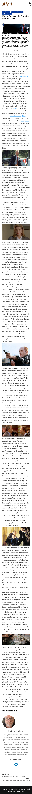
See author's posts (16, 759)
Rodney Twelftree (16, 731)
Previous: (13, 775)
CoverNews (11, 791)
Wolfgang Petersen (7, 13)
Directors (13, 11)
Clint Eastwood (6, 11)
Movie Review (20, 11)
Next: (16, 780)
